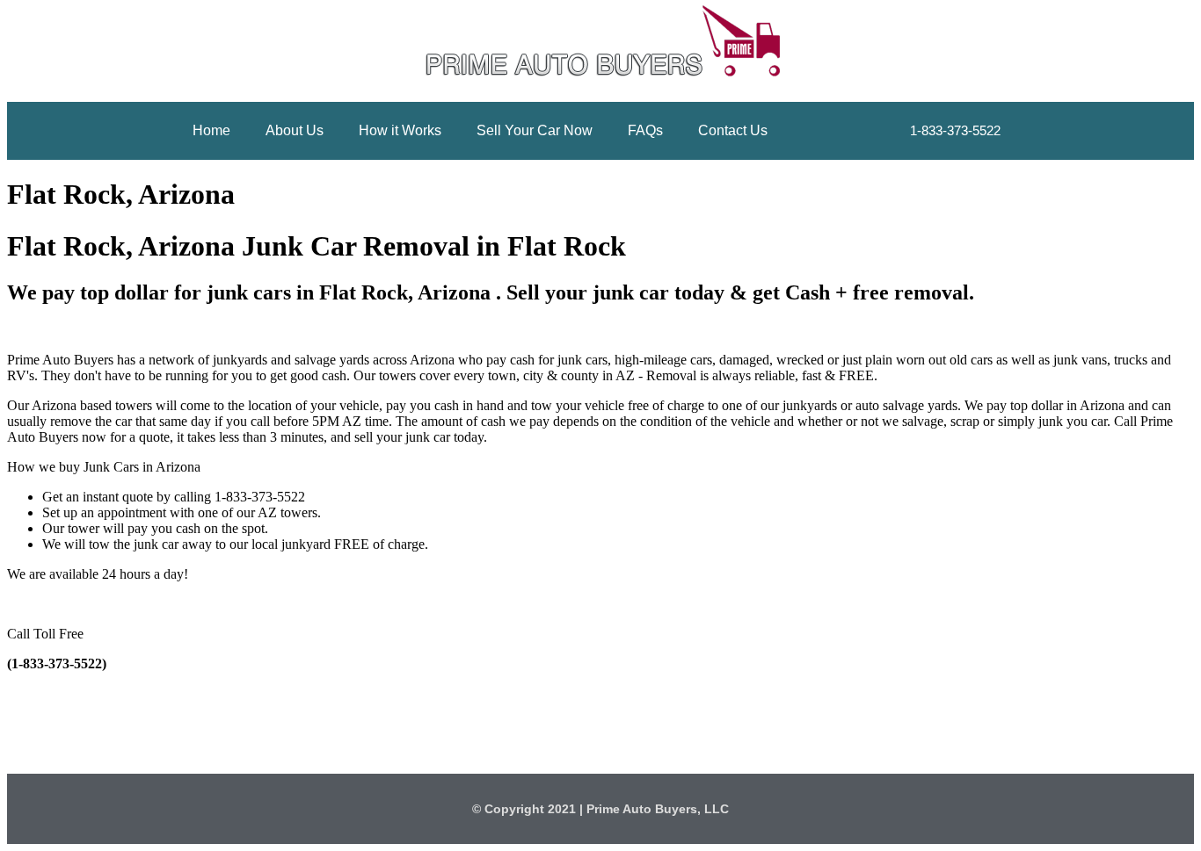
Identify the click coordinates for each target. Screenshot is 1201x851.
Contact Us (733, 130)
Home (211, 130)
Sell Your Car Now (535, 130)
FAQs (645, 130)
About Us (295, 130)
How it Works (400, 130)
